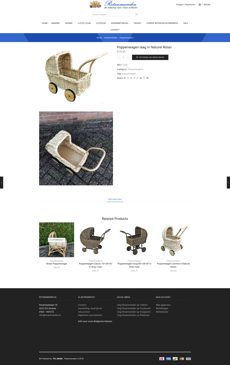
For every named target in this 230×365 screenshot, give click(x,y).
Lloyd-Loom (84, 23)
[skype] (147, 78)
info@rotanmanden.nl (50, 315)
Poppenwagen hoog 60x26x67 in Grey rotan (134, 265)
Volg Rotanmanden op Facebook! (134, 308)
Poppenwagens (126, 37)
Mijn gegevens (163, 305)
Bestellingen (162, 308)
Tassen (137, 23)
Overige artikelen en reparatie (162, 23)
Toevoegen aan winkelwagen (151, 57)
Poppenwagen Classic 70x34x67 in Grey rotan (95, 265)
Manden (56, 23)
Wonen (68, 23)
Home (45, 23)
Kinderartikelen (119, 23)
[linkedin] (140, 78)
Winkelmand (162, 311)
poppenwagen (129, 73)
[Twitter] (124, 78)
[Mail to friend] (137, 78)
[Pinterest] (134, 78)
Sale (185, 23)
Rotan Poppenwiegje (56, 263)
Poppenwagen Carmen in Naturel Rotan (173, 265)
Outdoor (101, 23)
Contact (115, 30)
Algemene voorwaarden (90, 315)
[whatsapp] (144, 78)
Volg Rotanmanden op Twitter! (132, 305)
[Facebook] (128, 78)
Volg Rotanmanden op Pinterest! (133, 315)
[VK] (131, 78)
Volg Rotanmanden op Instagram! (134, 311)
